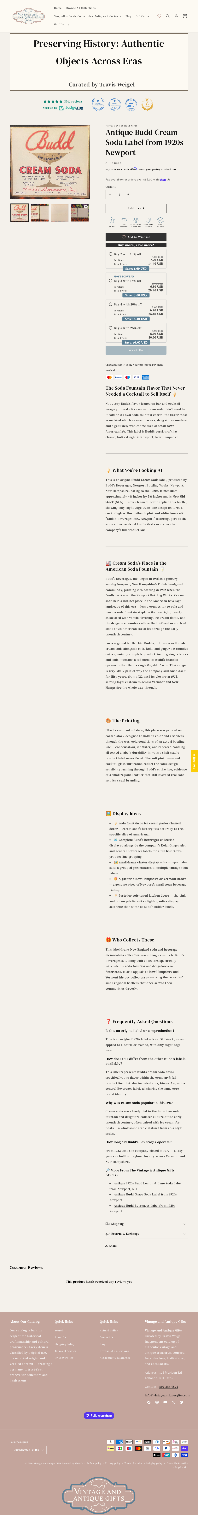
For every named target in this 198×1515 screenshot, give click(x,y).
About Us (60, 1337)
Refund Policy (109, 1330)
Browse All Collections (114, 1351)
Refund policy (94, 1463)
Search (59, 1330)
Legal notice (181, 1467)
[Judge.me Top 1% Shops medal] (147, 104)
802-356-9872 (168, 1386)
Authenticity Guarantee (115, 1358)
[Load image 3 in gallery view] (60, 213)
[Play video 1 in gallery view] (80, 213)
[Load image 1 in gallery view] (20, 213)
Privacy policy (112, 1463)
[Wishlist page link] (159, 16)
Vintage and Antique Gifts (47, 1463)
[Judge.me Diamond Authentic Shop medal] (98, 104)
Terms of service (134, 1463)
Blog (102, 1344)
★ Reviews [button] (194, 761)
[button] (87, 16)
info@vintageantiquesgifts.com (167, 1395)
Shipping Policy (65, 1344)
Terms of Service (66, 1351)
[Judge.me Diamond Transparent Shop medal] (114, 104)
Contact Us (107, 1337)
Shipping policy (154, 1463)
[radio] (136, 258)
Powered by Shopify (72, 1463)
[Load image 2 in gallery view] (40, 213)
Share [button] (113, 1246)
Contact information (177, 1463)
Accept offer (136, 350)
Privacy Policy (64, 1358)
